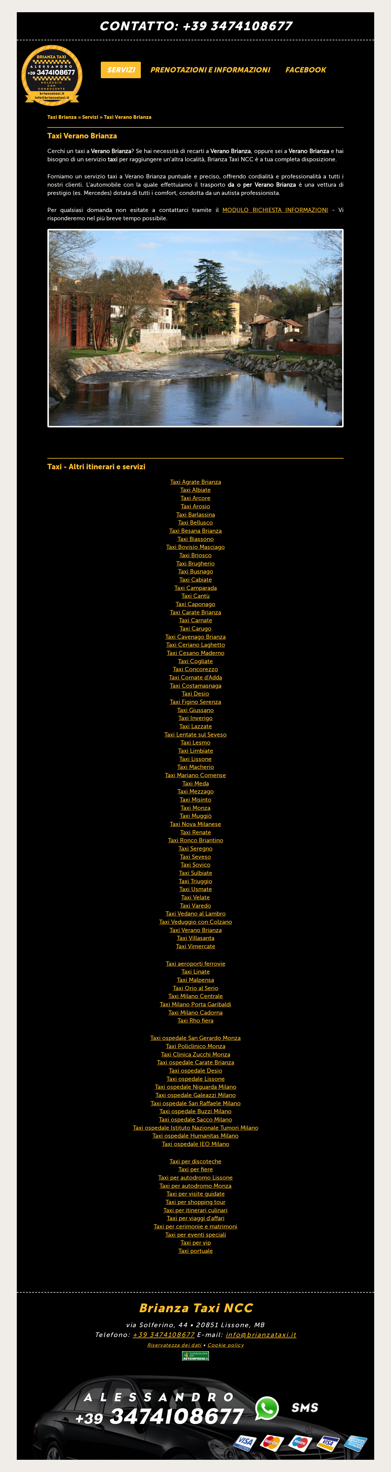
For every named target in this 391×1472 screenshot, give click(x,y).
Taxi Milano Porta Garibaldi (195, 1004)
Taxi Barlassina (195, 514)
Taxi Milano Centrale (195, 996)
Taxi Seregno (195, 848)
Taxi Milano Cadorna (195, 1012)
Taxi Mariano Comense (195, 775)
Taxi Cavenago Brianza (195, 637)
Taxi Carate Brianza (195, 612)
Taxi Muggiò (196, 816)
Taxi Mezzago (195, 791)
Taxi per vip (196, 1242)
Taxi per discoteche (195, 1161)
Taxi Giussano (195, 710)
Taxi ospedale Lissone (195, 1079)
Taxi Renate (195, 832)
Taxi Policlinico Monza (195, 1046)
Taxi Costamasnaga (195, 686)
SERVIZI (121, 70)
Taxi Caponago (195, 604)
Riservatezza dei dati (174, 1345)
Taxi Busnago (195, 571)
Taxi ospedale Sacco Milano (195, 1119)
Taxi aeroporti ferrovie (195, 964)
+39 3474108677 (163, 1334)
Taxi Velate (195, 897)
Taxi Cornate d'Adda (195, 677)
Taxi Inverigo (195, 718)
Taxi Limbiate (195, 751)
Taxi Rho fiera (195, 1020)
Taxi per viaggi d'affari (196, 1218)
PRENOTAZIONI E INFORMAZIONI (210, 70)
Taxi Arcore (195, 498)
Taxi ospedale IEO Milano (195, 1144)
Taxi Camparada (195, 588)
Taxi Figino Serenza (195, 702)
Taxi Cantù (195, 596)
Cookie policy (225, 1345)
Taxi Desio (195, 693)
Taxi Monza (195, 808)
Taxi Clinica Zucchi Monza (195, 1054)
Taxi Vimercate (195, 946)
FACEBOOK (305, 70)
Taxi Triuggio (195, 881)
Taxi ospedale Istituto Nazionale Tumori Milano (195, 1128)
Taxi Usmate (195, 889)
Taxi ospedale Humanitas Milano (195, 1136)
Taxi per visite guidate (195, 1194)
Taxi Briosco (195, 555)
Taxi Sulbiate (195, 873)
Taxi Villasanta (195, 938)
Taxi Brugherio (195, 563)
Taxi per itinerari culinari (195, 1210)
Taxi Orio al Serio (195, 988)
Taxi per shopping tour (195, 1202)
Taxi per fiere (195, 1169)
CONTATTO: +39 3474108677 (195, 26)
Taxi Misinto (195, 799)
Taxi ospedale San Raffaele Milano (196, 1103)
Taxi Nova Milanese (195, 824)
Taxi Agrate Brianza (195, 482)
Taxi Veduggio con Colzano (195, 922)
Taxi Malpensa (195, 980)
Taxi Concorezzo (195, 669)
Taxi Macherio (195, 767)
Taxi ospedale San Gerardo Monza (195, 1038)
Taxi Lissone (195, 759)
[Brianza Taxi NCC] (52, 75)
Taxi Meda (195, 783)
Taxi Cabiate (195, 580)
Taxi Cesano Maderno (196, 653)
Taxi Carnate (195, 620)
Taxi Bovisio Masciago (195, 547)
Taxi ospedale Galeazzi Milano (195, 1095)
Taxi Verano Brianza (196, 930)
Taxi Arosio (195, 506)
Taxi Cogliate (195, 661)
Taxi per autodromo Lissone (195, 1177)
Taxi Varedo (195, 906)
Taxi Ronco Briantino (195, 840)
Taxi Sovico (195, 865)
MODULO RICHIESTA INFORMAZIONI (275, 210)
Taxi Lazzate (195, 726)
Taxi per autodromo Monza (195, 1186)
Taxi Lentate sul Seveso (195, 734)
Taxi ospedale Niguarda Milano (195, 1087)
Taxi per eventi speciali (195, 1235)
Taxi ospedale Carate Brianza (195, 1062)
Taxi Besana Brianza (195, 531)
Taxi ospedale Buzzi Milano (195, 1111)
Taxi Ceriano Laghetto (195, 645)
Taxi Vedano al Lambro (196, 913)
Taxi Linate (195, 972)
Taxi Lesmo (195, 742)
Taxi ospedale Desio (195, 1070)
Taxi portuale (195, 1251)
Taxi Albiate (195, 490)
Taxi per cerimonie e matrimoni (195, 1226)
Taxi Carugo (195, 628)
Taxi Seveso (195, 857)
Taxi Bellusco (195, 522)
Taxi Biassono (195, 539)
